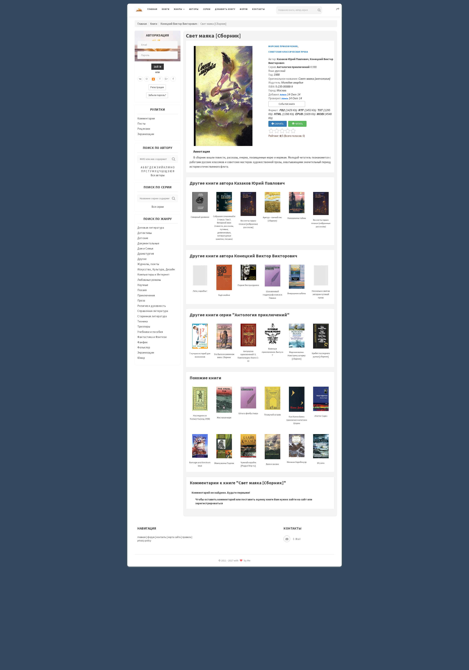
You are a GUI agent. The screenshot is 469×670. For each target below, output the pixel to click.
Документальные (148, 243)
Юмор (141, 358)
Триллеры (143, 326)
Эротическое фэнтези (229, 649)
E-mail (296, 539)
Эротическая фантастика (231, 641)
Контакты (258, 9)
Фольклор (143, 347)
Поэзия (142, 290)
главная (141, 537)
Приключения (146, 295)
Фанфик (142, 342)
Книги (165, 9)
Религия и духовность (151, 306)
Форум (244, 9)
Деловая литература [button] (187, 18)
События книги (287, 104)
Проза (141, 300)
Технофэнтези (224, 584)
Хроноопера (222, 616)
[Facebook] (173, 79)
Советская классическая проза (288, 52)
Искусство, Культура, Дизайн (156, 269)
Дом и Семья (145, 248)
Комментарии (146, 118)
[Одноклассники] (153, 79)
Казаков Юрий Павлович (293, 59)
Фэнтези (220, 608)
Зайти (157, 67)
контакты (161, 537)
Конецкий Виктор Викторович (178, 23)
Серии (207, 9)
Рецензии (143, 128)
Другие (142, 259)
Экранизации (145, 134)
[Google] (166, 79)
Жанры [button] (178, 9)
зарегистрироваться (209, 503)
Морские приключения (283, 46)
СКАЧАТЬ (279, 123)
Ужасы (219, 592)
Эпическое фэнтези (227, 633)
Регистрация (157, 87)
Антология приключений (293, 67)
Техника (142, 321)
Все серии (158, 206)
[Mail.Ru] (146, 79)
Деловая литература (228, 18)
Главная (152, 9)
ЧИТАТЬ (298, 123)
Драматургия (145, 253)
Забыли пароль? (157, 95)
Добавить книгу (225, 9)
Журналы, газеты (148, 264)
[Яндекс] (160, 79)
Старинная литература (152, 316)
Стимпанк (221, 567)
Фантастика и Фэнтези (152, 337)
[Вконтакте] (140, 79)
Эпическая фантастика (230, 624)
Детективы (144, 233)
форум (151, 537)
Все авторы (158, 175)
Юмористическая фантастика (234, 657)
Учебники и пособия (150, 332)
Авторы (194, 9)
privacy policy (144, 540)
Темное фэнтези (225, 575)
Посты (141, 123)
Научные (142, 285)
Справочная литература (152, 311)
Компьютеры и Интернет (153, 274)
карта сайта (174, 537)
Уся (217, 600)
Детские (142, 238)
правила (186, 537)
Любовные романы (149, 280)
